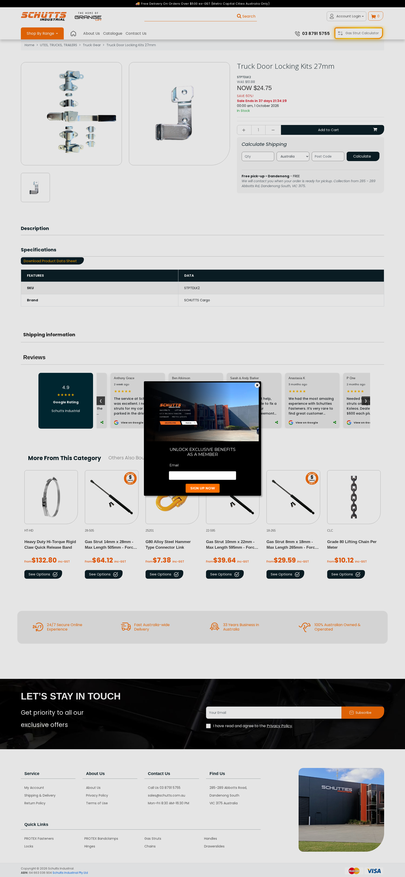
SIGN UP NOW (202, 488)
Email (174, 465)
